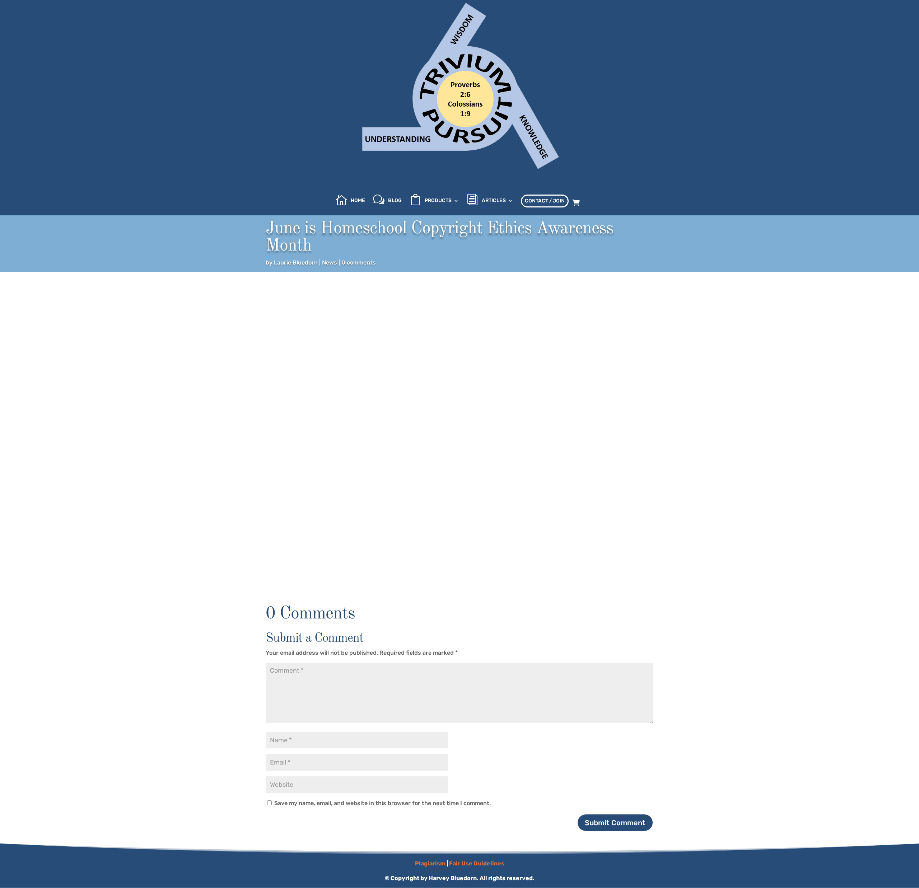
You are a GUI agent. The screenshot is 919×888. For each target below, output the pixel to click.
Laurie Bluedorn (296, 262)
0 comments (358, 262)
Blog (395, 201)
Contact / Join (545, 201)
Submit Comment (615, 822)
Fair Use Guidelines (476, 863)
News (329, 262)
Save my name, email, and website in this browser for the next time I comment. (382, 803)
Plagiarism (430, 863)
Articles (494, 201)
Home (358, 201)
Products (438, 201)
